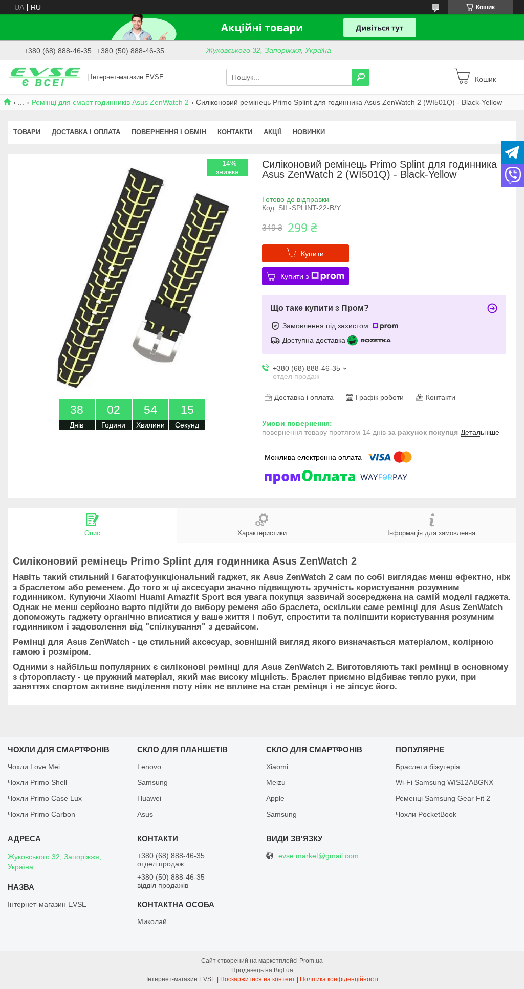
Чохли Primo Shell (37, 782)
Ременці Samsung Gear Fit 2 (443, 798)
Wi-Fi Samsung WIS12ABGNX (444, 782)
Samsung (152, 782)
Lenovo (149, 766)
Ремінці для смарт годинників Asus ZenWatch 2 (110, 102)
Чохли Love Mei (34, 766)
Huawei (149, 798)
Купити (312, 254)
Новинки (309, 132)
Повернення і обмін (169, 132)
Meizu (276, 782)
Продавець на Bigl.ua (262, 970)
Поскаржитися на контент (257, 979)
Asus (145, 814)
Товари (26, 132)
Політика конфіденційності (339, 979)
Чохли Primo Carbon (41, 814)
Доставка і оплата (86, 132)
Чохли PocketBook (426, 814)
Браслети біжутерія (428, 766)
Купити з (294, 276)
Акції (272, 132)
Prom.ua (311, 960)
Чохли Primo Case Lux (45, 798)
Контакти (234, 132)
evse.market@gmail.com (318, 856)
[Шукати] (360, 77)
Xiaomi (277, 766)
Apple (275, 798)
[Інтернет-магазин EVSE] (44, 77)
